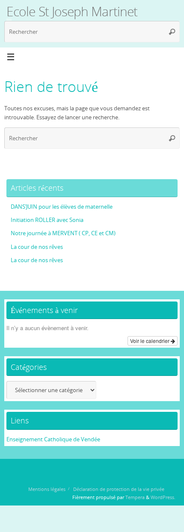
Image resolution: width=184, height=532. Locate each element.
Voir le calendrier (150, 340)
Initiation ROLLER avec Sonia (47, 220)
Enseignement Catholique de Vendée (53, 439)
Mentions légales (46, 489)
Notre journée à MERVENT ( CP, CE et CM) (63, 233)
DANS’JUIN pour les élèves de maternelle (62, 206)
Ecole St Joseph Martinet (71, 11)
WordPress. (163, 497)
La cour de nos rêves (37, 247)
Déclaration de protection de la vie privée (118, 489)
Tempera (135, 497)
